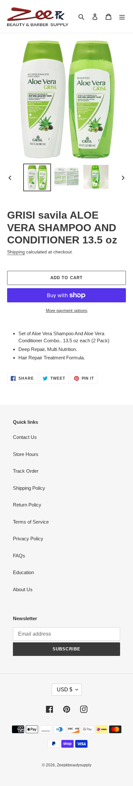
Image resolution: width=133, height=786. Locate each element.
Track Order (25, 471)
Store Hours (25, 454)
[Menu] (122, 17)
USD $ (64, 689)
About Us (23, 589)
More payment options (66, 310)
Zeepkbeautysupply (74, 765)
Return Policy (27, 504)
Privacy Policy (28, 538)
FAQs (19, 555)
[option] (37, 177)
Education (23, 572)
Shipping (16, 251)
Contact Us (25, 437)
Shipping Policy (29, 488)
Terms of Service (31, 522)
